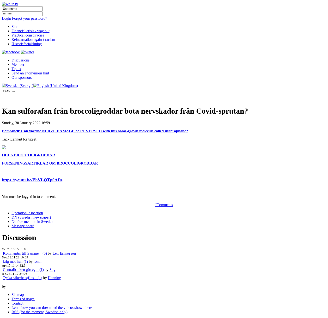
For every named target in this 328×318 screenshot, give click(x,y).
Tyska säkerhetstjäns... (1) (22, 278)
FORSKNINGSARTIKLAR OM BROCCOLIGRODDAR (50, 163)
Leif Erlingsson (64, 253)
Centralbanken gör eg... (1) (23, 270)
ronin (38, 261)
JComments (164, 205)
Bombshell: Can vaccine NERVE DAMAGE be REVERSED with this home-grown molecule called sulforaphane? (95, 131)
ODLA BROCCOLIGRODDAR (28, 155)
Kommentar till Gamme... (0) (25, 253)
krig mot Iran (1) (15, 261)
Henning (54, 278)
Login (6, 18)
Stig (52, 270)
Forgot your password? (29, 18)
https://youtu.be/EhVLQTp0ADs (32, 179)
